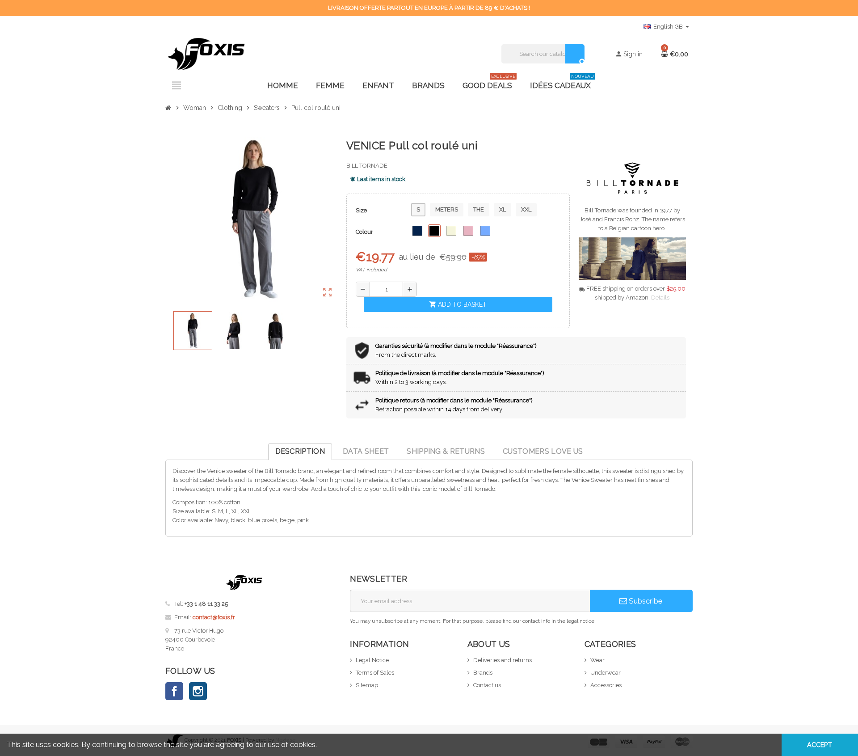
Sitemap (367, 685)
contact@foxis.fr (214, 617)
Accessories (606, 685)
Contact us (487, 685)
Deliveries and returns (502, 660)
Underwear (605, 672)
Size (361, 210)
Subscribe (645, 600)
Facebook (174, 691)
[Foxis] (206, 53)
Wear (597, 660)
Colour (364, 231)
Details (660, 297)
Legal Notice (372, 660)
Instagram (198, 691)
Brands (482, 672)
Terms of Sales (375, 672)
